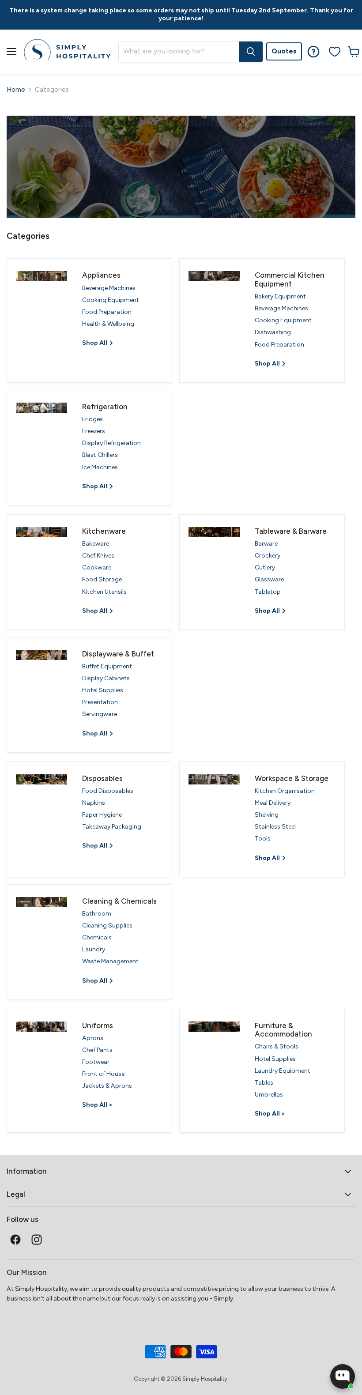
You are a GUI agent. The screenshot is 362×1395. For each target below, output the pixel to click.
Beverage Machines (109, 288)
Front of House (103, 1074)
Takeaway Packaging (111, 826)
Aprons (92, 1038)
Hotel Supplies (102, 690)
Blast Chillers (100, 455)
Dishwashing (273, 332)
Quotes (284, 51)
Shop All (95, 343)
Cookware (96, 567)
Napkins (93, 803)
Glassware (269, 579)
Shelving (267, 814)
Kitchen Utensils (104, 592)
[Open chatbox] (342, 1376)
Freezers (93, 431)
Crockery (267, 555)
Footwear (95, 1062)
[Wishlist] (334, 51)
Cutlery (265, 567)
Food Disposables (107, 791)
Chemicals (97, 937)
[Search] (251, 51)
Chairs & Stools (276, 1046)
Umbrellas (269, 1094)
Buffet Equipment (107, 666)
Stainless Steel (275, 826)
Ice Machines (100, 467)
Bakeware (95, 543)
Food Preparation (107, 312)
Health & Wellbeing (108, 324)
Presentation (100, 702)
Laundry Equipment (282, 1071)
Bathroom (96, 913)
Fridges (92, 419)
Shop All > (97, 1104)
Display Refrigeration (111, 443)
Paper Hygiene (102, 814)
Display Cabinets (106, 678)
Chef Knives (98, 555)
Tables (264, 1082)
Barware (266, 543)
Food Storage (102, 579)
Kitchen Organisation (285, 791)
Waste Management (110, 961)
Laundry (93, 949)
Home (16, 90)
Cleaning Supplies (107, 925)
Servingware (99, 714)
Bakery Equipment (280, 296)
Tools (263, 838)
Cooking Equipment (110, 300)
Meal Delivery (272, 803)
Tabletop (268, 592)
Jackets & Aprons (107, 1086)
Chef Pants (97, 1050)
